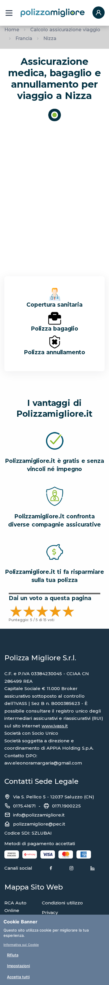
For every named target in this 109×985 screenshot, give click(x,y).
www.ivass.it (55, 726)
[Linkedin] (92, 868)
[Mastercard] (65, 854)
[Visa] (47, 854)
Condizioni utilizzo (62, 903)
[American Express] (83, 854)
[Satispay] (29, 854)
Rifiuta (12, 955)
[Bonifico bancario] (11, 854)
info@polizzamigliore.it (39, 815)
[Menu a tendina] (9, 13)
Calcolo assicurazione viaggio (65, 29)
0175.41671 (24, 806)
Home (11, 29)
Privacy (50, 912)
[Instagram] (71, 868)
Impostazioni (18, 965)
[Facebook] (51, 868)
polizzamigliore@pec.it (39, 824)
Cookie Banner (20, 922)
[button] (98, 13)
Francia (23, 38)
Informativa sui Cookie (21, 945)
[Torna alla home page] (53, 12)
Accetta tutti (18, 976)
